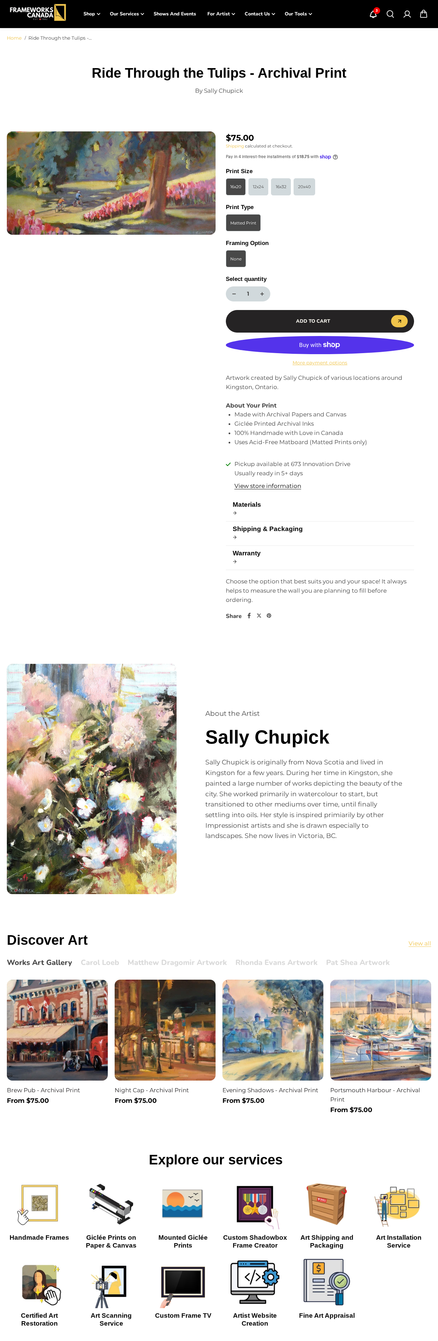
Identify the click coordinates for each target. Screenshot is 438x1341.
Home (14, 38)
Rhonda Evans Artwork (276, 962)
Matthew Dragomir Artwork (177, 962)
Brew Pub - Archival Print (43, 1090)
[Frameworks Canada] (37, 14)
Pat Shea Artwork (358, 962)
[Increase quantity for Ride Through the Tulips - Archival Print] (262, 294)
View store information (267, 485)
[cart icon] (423, 14)
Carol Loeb (100, 962)
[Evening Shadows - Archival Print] (272, 1030)
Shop (89, 14)
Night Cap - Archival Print (152, 1090)
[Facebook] (249, 615)
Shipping (235, 146)
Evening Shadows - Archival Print (270, 1090)
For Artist (218, 14)
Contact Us (257, 14)
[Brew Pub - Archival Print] (57, 1030)
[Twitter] (259, 615)
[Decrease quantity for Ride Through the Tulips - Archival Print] (234, 294)
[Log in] (406, 14)
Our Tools (296, 14)
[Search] (390, 14)
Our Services (124, 14)
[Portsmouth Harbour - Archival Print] (380, 1030)
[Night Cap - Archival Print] (165, 1030)
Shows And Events (175, 14)
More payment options (320, 363)
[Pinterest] (269, 615)
